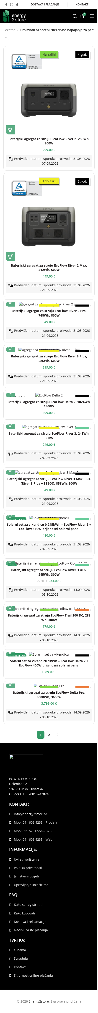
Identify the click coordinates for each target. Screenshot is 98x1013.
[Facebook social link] (6, 5)
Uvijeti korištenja (26, 859)
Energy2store (39, 1001)
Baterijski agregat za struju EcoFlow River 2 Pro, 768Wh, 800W (49, 313)
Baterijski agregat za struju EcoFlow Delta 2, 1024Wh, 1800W (49, 404)
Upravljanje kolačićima (31, 885)
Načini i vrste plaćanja (31, 930)
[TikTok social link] (17, 5)
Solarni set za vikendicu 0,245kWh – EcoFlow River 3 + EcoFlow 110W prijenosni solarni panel (49, 526)
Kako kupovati (24, 913)
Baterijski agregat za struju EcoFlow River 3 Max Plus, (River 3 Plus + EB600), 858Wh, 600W (49, 481)
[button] (10, 129)
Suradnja (21, 958)
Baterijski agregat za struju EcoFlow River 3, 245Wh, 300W (49, 435)
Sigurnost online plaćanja (33, 975)
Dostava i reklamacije (30, 921)
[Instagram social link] (11, 5)
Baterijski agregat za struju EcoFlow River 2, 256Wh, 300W (49, 141)
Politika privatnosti (28, 868)
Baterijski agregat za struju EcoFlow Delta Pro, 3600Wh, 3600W (49, 694)
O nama (20, 950)
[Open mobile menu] (92, 15)
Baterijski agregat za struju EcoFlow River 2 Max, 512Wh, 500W (49, 267)
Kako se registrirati (28, 904)
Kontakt (20, 967)
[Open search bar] (75, 16)
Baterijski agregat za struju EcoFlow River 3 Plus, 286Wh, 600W (49, 358)
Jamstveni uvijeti (26, 876)
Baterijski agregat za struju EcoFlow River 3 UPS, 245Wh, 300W (49, 572)
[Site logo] (14, 15)
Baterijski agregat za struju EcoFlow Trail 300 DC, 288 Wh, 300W (49, 617)
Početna (9, 30)
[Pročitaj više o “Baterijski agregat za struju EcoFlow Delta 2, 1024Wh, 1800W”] (10, 392)
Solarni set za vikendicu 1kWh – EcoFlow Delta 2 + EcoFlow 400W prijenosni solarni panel (49, 663)
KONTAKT (82, 4)
